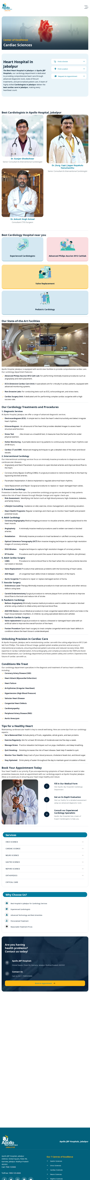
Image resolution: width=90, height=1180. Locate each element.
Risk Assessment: (12, 498)
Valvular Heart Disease (15, 698)
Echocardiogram (12, 426)
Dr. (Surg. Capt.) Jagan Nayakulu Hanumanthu (67, 166)
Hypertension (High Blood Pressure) (20, 693)
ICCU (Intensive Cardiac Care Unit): (20, 384)
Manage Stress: (11, 745)
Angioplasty (10, 528)
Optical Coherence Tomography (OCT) (21, 541)
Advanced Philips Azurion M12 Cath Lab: (22, 376)
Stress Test (9, 434)
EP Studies (9, 554)
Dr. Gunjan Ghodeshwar (22, 158)
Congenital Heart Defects (16, 703)
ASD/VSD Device (12, 611)
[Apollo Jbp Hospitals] (7, 7)
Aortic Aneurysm (12, 718)
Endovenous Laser (13, 585)
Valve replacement (13, 620)
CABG (7, 561)
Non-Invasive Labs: (13, 391)
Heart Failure (10, 683)
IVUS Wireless (10, 549)
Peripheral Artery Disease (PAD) (18, 713)
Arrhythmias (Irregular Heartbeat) (20, 688)
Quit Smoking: (11, 750)
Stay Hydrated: (11, 760)
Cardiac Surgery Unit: (14, 396)
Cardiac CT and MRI (13, 450)
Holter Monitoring (13, 442)
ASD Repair (9, 574)
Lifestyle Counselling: (14, 506)
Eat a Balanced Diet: (13, 735)
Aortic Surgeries (12, 579)
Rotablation (10, 536)
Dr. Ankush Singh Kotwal (23, 219)
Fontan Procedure (12, 628)
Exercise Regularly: (13, 740)
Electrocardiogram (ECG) (15, 418)
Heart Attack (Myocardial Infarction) (21, 678)
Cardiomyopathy (12, 708)
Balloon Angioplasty (13, 603)
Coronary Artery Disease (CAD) (18, 673)
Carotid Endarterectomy (15, 593)
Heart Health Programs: (15, 511)
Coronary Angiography (15, 520)
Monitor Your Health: (14, 755)
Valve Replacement (13, 569)
